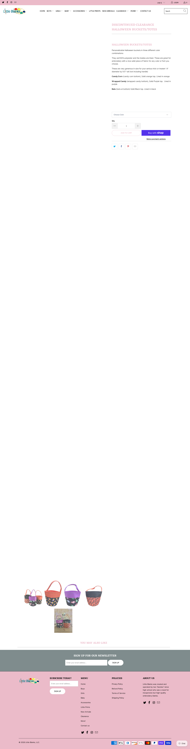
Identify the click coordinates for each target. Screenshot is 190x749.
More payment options (156, 139)
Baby (67, 11)
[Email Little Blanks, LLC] (15, 2)
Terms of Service (118, 693)
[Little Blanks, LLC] (14, 11)
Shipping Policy (118, 698)
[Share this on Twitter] (114, 146)
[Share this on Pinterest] (128, 146)
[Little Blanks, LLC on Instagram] (11, 2)
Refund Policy (117, 689)
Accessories (79, 11)
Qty (113, 121)
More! (133, 11)
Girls (58, 11)
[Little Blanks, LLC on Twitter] (3, 2)
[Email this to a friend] (135, 146)
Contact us (145, 11)
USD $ (159, 3)
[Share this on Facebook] (121, 146)
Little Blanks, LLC (32, 742)
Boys (49, 11)
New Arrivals (108, 11)
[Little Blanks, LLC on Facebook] (7, 2)
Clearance (121, 11)
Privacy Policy (117, 684)
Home (42, 11)
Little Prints (94, 11)
